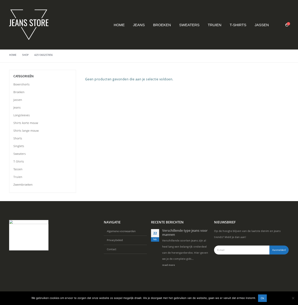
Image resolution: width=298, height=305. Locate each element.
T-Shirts (238, 25)
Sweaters (189, 25)
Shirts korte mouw (25, 123)
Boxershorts (21, 84)
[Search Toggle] (279, 25)
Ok (262, 298)
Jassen (262, 25)
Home (119, 25)
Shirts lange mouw (26, 131)
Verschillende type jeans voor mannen (185, 232)
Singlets (18, 146)
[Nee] (293, 298)
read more (169, 264)
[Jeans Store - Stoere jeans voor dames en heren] (28, 24)
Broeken (162, 25)
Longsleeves (21, 115)
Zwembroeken (23, 184)
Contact (111, 249)
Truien (214, 25)
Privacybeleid (115, 240)
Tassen (18, 169)
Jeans (139, 25)
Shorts (17, 138)
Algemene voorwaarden (121, 231)
